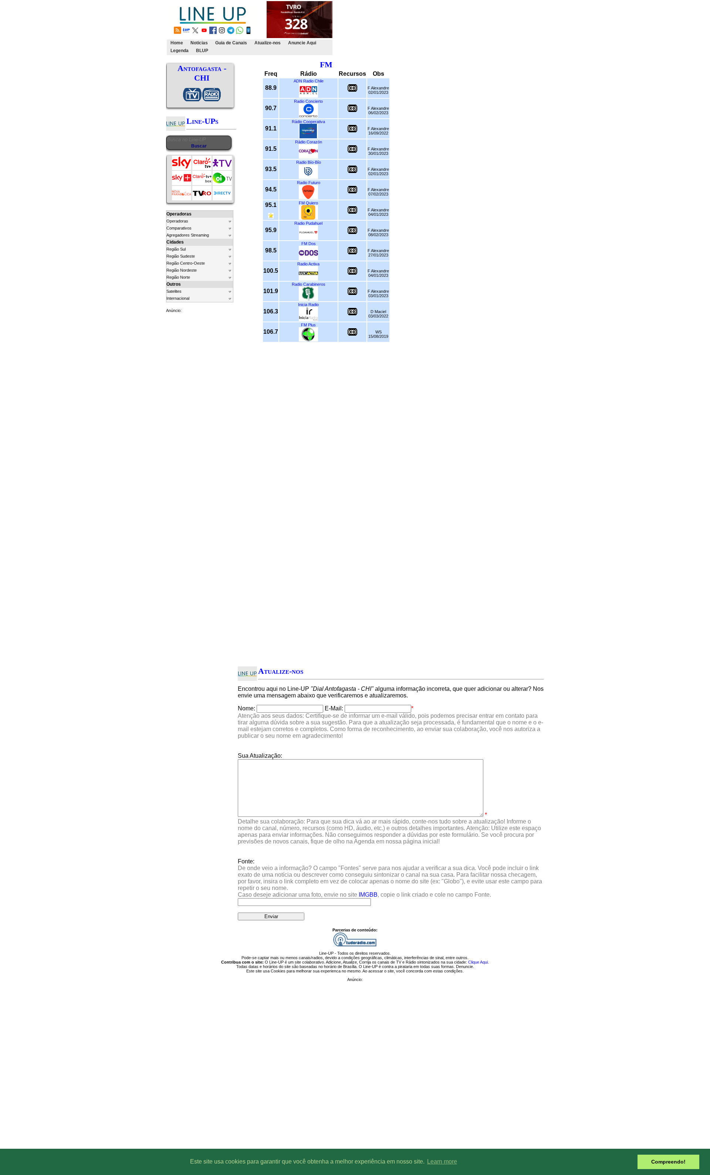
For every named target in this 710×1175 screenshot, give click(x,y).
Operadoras (177, 221)
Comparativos (179, 228)
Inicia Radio (308, 304)
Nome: (246, 708)
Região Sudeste (180, 256)
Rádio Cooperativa (308, 121)
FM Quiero (308, 203)
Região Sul (176, 249)
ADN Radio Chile (309, 81)
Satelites (174, 291)
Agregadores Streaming (187, 235)
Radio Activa (308, 264)
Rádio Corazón (308, 142)
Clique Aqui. (478, 962)
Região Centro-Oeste (185, 263)
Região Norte (178, 277)
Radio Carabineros (308, 284)
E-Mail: (334, 708)
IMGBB (368, 895)
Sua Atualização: (260, 756)
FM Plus (308, 325)
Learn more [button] (442, 1161)
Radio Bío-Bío (308, 162)
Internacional (177, 298)
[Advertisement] (468, 28)
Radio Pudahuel (308, 223)
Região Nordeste (181, 270)
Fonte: (390, 878)
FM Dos (308, 243)
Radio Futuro (308, 182)
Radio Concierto (308, 101)
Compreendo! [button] (668, 1162)
